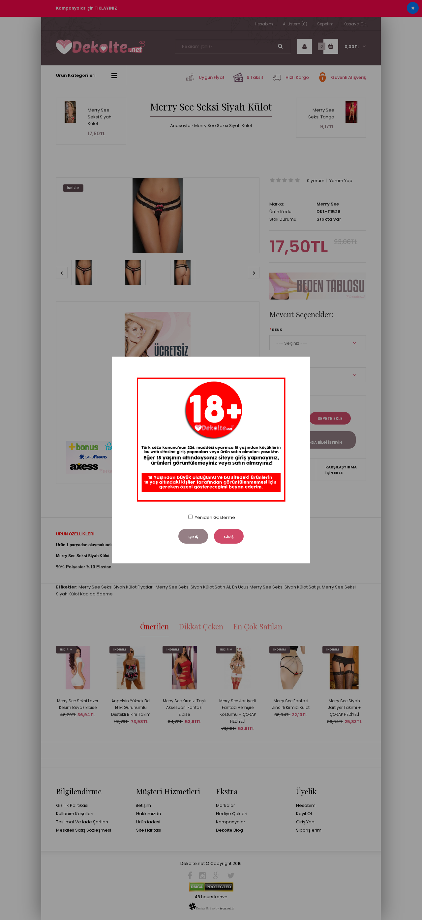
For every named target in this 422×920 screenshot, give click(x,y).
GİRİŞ (229, 536)
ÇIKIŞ (193, 536)
